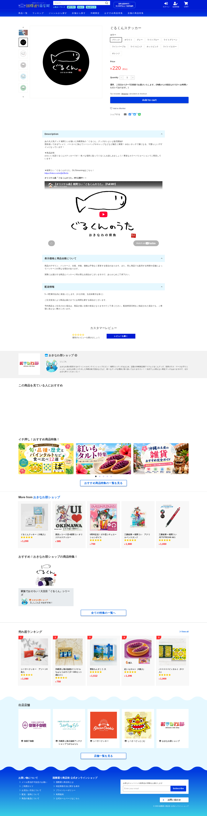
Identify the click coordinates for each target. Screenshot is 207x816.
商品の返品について (30, 798)
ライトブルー (153, 39)
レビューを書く (121, 336)
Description (51, 134)
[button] (96, 476)
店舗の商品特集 (136, 13)
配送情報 (49, 286)
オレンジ (116, 53)
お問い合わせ (174, 800)
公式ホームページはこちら (68, 798)
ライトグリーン (170, 39)
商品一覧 (23, 13)
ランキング (38, 13)
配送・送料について (30, 794)
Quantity (114, 77)
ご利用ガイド (27, 786)
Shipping (124, 94)
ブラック (116, 39)
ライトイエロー (170, 46)
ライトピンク (136, 46)
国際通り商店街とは (65, 782)
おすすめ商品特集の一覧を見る (103, 483)
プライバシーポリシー (66, 790)
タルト (80, 7)
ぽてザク (71, 7)
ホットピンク (152, 46)
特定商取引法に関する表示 (68, 786)
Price (112, 62)
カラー (113, 35)
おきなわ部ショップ (61, 355)
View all (185, 632)
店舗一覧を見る (103, 755)
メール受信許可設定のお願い (34, 782)
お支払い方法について (31, 790)
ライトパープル (119, 46)
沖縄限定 (95, 13)
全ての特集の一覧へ (103, 612)
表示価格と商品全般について (61, 258)
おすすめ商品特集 (113, 13)
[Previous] (23, 28)
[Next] (23, 96)
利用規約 (60, 794)
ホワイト (128, 39)
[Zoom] (66, 62)
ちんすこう (91, 7)
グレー (140, 39)
